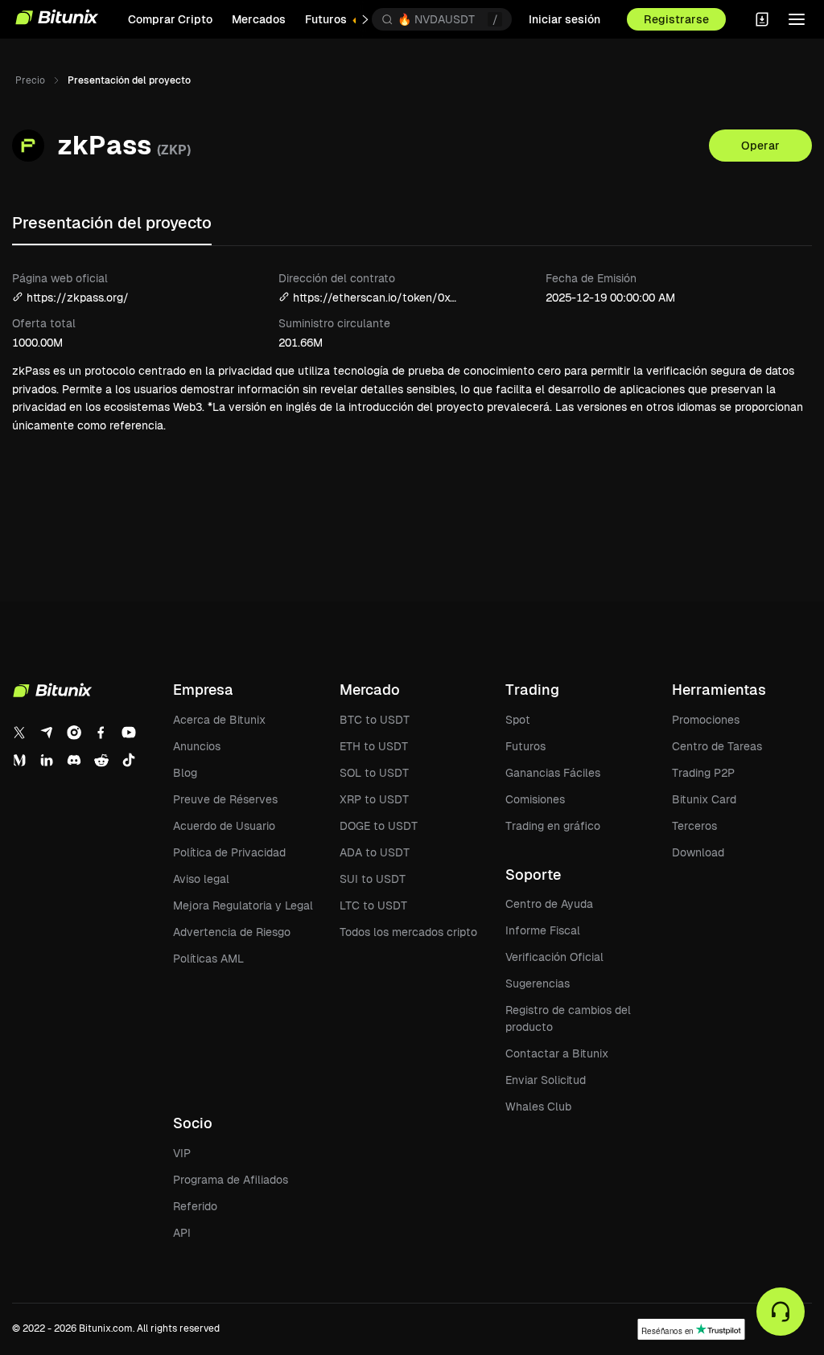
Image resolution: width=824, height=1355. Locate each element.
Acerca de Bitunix (219, 719)
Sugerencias (537, 983)
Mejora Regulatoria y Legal (243, 905)
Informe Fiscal (542, 930)
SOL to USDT (374, 773)
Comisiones (535, 799)
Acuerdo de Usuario (224, 826)
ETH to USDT (374, 746)
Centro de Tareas (717, 746)
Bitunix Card (704, 799)
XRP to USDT (374, 799)
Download (698, 852)
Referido (195, 1206)
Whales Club (538, 1106)
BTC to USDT (375, 719)
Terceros (694, 826)
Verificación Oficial (554, 957)
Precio (30, 80)
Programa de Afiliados (230, 1179)
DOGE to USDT (379, 826)
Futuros (525, 746)
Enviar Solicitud (545, 1080)
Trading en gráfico (552, 826)
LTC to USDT (373, 905)
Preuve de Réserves (225, 799)
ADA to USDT (375, 852)
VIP (182, 1153)
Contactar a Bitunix (556, 1053)
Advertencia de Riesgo (231, 932)
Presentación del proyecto (112, 222)
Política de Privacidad (229, 852)
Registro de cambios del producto (568, 1018)
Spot (517, 719)
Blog (185, 773)
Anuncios (196, 746)
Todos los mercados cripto (408, 932)
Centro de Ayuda (549, 904)
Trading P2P (703, 773)
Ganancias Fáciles (552, 773)
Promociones (706, 719)
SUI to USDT (373, 879)
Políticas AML (208, 958)
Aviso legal (201, 879)
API (182, 1233)
